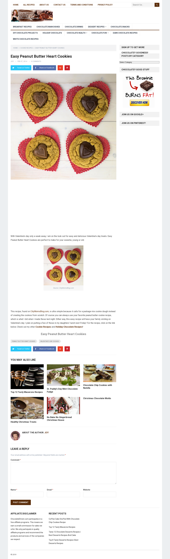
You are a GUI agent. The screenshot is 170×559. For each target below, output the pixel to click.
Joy (12, 61)
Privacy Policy (105, 5)
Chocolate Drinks (74, 27)
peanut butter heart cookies (23, 341)
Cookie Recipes (26, 48)
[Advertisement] (63, 187)
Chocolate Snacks (120, 27)
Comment (16, 460)
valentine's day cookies (49, 341)
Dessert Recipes (96, 27)
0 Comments (36, 61)
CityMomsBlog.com (40, 311)
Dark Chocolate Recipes (125, 33)
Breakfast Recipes (22, 27)
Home (15, 5)
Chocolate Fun (99, 33)
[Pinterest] (67, 67)
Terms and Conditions (81, 5)
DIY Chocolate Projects (25, 33)
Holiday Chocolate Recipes (69, 327)
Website (86, 490)
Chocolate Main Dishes (48, 27)
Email (50, 490)
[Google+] (60, 67)
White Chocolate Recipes (26, 39)
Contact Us (59, 5)
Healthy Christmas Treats (23, 422)
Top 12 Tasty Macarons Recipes (27, 392)
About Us (44, 5)
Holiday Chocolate (52, 33)
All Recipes (29, 5)
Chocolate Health (76, 33)
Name (14, 490)
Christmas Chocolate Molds (97, 398)
